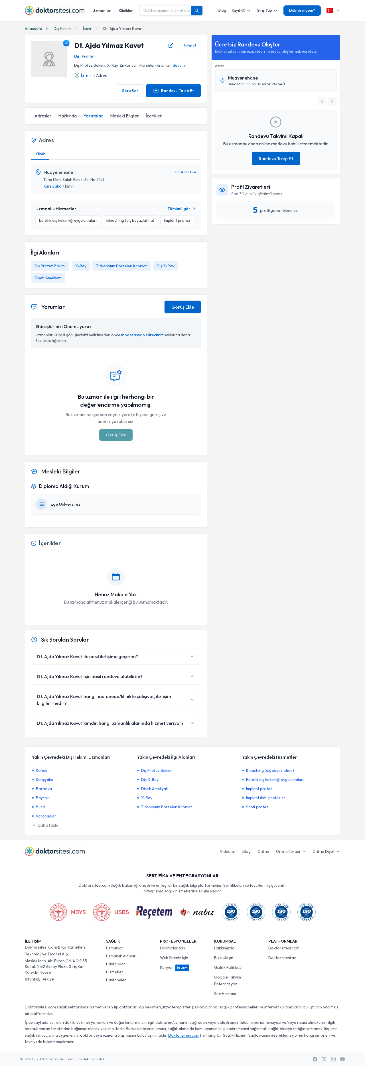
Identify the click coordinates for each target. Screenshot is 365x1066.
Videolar (228, 851)
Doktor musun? (302, 10)
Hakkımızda (224, 948)
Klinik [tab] (40, 153)
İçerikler (154, 116)
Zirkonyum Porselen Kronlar (121, 265)
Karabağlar (46, 816)
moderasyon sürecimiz (142, 334)
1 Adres (100, 75)
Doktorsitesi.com (283, 948)
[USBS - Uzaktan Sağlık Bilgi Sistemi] (111, 912)
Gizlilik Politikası (228, 967)
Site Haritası (225, 993)
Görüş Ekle (182, 307)
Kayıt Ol (238, 10)
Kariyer (173, 967)
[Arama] (196, 10)
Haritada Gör (185, 172)
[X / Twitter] (324, 1059)
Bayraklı (43, 797)
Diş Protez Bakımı (50, 265)
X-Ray (80, 265)
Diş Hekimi (63, 28)
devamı (179, 65)
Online (263, 851)
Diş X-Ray (165, 265)
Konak (41, 770)
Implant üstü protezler (265, 797)
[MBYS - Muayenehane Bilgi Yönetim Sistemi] (67, 912)
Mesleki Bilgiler (124, 116)
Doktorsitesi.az (282, 957)
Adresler (42, 116)
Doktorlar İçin (172, 948)
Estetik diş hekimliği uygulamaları (275, 779)
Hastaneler (116, 979)
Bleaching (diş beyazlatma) (270, 770)
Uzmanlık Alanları (121, 956)
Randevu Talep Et (177, 90)
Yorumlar (93, 116)
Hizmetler (114, 972)
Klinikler (126, 10)
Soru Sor (130, 90)
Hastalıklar (115, 964)
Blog (222, 10)
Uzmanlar (101, 10)
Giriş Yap (264, 10)
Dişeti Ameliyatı (48, 277)
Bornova (44, 788)
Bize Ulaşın (223, 957)
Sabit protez (257, 806)
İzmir (87, 28)
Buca (40, 806)
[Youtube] (342, 1059)
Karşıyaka (52, 186)
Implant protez (259, 788)
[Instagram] (333, 1059)
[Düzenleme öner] (171, 45)
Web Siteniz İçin (174, 957)
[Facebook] (315, 1059)
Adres (219, 66)
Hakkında (67, 116)
